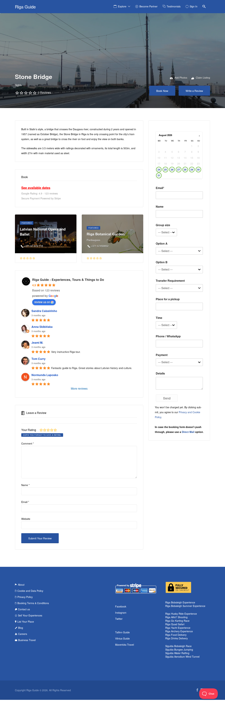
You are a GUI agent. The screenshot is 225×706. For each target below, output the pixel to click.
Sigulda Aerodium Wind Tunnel (182, 656)
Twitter (119, 618)
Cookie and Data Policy (30, 590)
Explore (122, 6)
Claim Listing (202, 77)
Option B (162, 262)
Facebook (120, 606)
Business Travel (27, 640)
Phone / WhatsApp (168, 336)
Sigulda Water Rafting (177, 653)
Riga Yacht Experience (177, 627)
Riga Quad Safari (174, 624)
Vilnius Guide (122, 638)
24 (159, 169)
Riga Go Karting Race (177, 620)
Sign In (193, 6)
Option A (162, 243)
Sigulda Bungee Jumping (179, 649)
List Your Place (25, 621)
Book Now (162, 91)
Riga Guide (25, 7)
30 (198, 169)
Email (25, 502)
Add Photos (180, 77)
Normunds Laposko (44, 375)
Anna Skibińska (42, 327)
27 (178, 169)
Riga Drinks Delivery (176, 638)
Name (25, 485)
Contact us (24, 609)
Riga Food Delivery (176, 634)
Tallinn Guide (122, 632)
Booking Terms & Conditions (33, 603)
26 (172, 169)
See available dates (35, 187)
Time (159, 318)
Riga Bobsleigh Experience (180, 602)
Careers (22, 634)
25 (165, 169)
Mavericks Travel (124, 644)
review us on (42, 302)
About (21, 584)
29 (191, 169)
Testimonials (174, 6)
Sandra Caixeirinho (44, 311)
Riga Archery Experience (179, 631)
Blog (20, 627)
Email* (160, 188)
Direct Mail (188, 432)
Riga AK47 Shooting (176, 617)
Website (25, 519)
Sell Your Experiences (30, 615)
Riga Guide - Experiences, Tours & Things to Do (68, 279)
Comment (27, 443)
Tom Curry (38, 359)
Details (160, 373)
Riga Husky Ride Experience (181, 613)
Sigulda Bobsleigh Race (178, 646)
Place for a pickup (168, 299)
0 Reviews (44, 92)
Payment (162, 355)
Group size (163, 225)
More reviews (79, 388)
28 (185, 169)
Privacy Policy (25, 597)
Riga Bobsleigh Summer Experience (185, 606)
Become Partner (148, 6)
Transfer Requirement (170, 281)
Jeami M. (37, 343)
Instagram (120, 612)
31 (159, 175)
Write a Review (194, 91)
